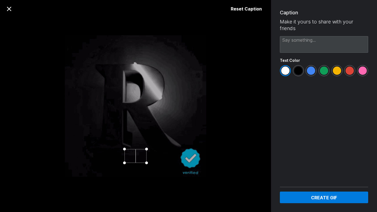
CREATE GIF (324, 197)
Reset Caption (246, 9)
